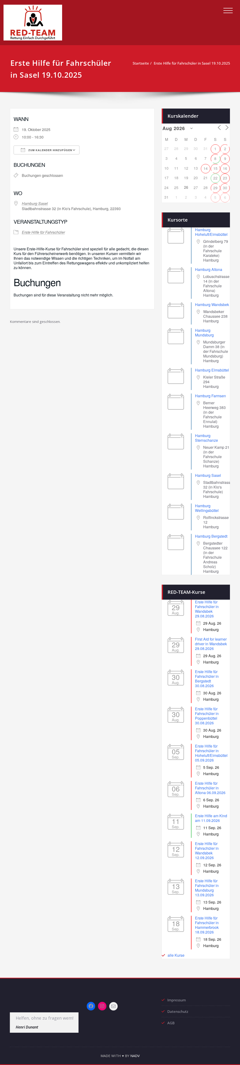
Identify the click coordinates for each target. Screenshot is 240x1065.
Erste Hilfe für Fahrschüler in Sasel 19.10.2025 (192, 63)
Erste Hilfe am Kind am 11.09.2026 (211, 818)
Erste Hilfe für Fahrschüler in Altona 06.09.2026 (210, 788)
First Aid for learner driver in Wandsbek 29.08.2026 (211, 643)
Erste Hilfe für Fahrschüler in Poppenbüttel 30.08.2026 (207, 716)
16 (225, 168)
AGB (171, 1023)
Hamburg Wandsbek (212, 304)
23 (225, 178)
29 (215, 187)
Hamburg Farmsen (210, 395)
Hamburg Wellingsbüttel (207, 508)
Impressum (176, 1000)
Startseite (141, 63)
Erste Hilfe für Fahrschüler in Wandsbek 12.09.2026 (207, 850)
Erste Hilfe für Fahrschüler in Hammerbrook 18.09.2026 (207, 925)
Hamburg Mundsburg (204, 333)
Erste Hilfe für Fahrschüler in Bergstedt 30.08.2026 (207, 678)
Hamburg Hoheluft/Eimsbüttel (211, 232)
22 (215, 178)
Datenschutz (177, 1011)
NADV (135, 1055)
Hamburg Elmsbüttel (212, 370)
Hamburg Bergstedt (211, 536)
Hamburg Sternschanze (206, 438)
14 (205, 168)
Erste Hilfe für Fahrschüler (43, 232)
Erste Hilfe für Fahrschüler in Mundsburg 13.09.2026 (207, 887)
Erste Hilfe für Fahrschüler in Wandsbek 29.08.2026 (207, 609)
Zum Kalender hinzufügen (49, 150)
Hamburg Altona (208, 269)
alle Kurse (176, 955)
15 (215, 168)
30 (225, 187)
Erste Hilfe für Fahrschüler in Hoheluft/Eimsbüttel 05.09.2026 (211, 753)
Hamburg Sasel (35, 203)
